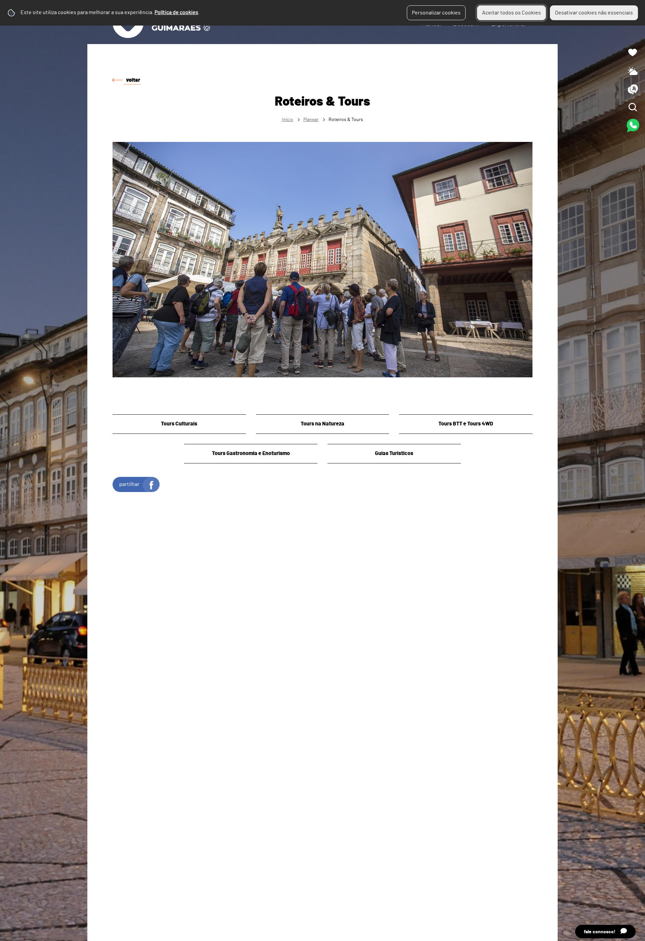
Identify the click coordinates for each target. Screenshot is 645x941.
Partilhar (129, 484)
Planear (310, 119)
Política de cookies (176, 12)
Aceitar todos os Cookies (511, 12)
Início (287, 119)
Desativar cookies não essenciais (594, 12)
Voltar (133, 80)
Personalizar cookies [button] (436, 12)
